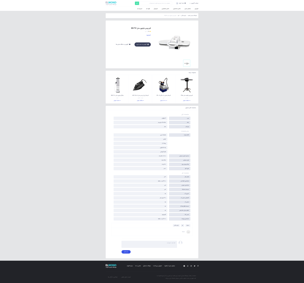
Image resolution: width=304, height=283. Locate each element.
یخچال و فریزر (188, 9)
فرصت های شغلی (126, 277)
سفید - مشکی (140, 98)
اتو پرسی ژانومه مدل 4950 (187, 95)
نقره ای (186, 98)
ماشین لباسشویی (177, 9)
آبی (163, 98)
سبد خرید (181, 3)
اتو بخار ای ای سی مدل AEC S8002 (140, 95)
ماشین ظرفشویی (165, 9)
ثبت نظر (126, 252)
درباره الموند (130, 266)
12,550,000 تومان (186, 100)
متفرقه (188, 225)
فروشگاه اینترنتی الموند (183, 276)
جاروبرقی (156, 9)
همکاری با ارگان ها (112, 277)
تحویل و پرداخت (157, 266)
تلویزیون (196, 9)
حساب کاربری (194, 3)
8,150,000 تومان (117, 100)
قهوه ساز (148, 9)
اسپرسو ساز (139, 9)
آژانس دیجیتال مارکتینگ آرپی (175, 278)
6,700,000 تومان (163, 100)
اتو (182, 225)
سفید (117, 98)
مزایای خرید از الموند (169, 266)
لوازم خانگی (176, 225)
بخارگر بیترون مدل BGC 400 (117, 95)
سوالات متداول (147, 266)
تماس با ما (138, 266)
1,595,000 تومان (140, 100)
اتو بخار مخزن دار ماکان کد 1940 (163, 95)
